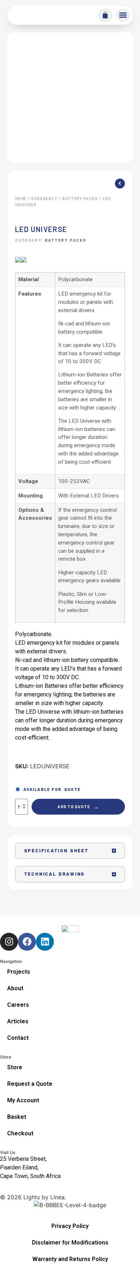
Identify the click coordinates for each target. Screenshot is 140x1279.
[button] (123, 15)
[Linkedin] (45, 942)
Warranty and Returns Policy (70, 1259)
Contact (18, 1037)
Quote (72, 789)
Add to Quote (78, 806)
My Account (23, 1100)
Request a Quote (29, 1083)
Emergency (44, 198)
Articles (17, 1021)
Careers (18, 1004)
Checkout (20, 1133)
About (15, 988)
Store (14, 1067)
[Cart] (105, 15)
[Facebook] (27, 942)
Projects (18, 971)
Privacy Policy (70, 1226)
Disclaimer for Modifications (70, 1242)
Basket (16, 1116)
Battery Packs (80, 198)
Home (21, 198)
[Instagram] (9, 942)
